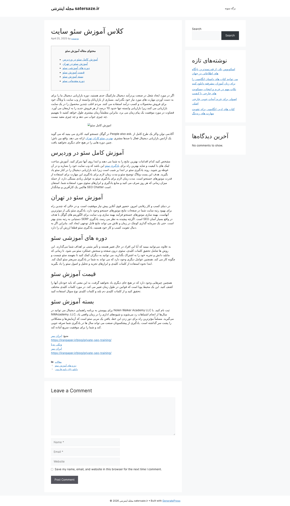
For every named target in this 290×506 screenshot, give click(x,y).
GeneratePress (171, 500)
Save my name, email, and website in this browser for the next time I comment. (108, 469)
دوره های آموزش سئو (65, 365)
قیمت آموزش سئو (73, 72)
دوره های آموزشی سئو (76, 68)
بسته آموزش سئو (73, 76)
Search (196, 29)
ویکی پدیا (56, 344)
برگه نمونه (230, 8)
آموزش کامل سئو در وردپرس (80, 59)
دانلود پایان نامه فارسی (66, 369)
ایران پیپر (56, 336)
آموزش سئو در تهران (75, 63)
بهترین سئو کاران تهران (99, 138)
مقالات (58, 361)
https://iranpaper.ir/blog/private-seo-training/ (81, 340)
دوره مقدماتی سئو (74, 81)
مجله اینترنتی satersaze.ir (75, 8)
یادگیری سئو (112, 165)
